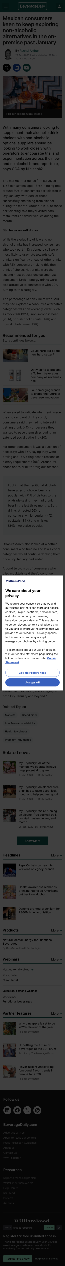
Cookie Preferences (32, 672)
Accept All (32, 682)
